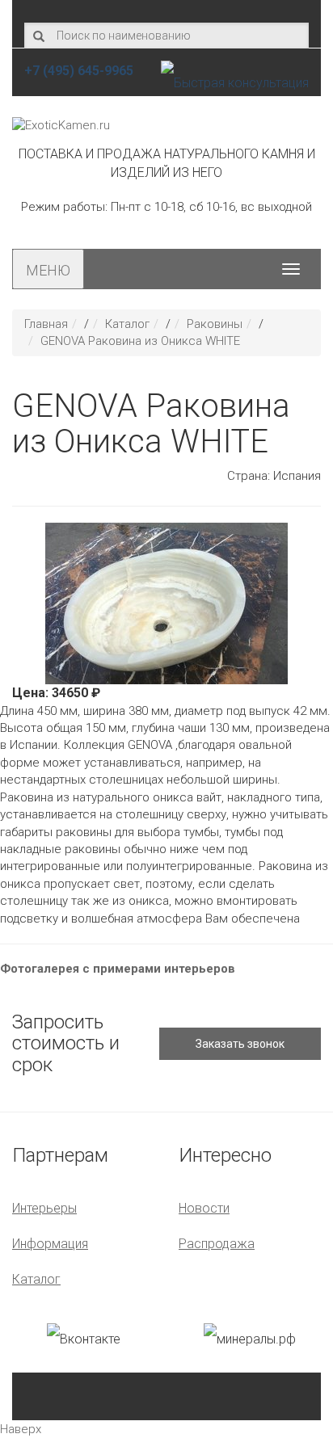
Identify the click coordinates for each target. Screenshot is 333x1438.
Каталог (127, 324)
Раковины (214, 324)
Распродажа (217, 1243)
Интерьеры (44, 1208)
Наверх (20, 1429)
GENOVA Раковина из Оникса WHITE (140, 341)
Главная (46, 324)
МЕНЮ (48, 270)
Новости (204, 1208)
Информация (50, 1243)
